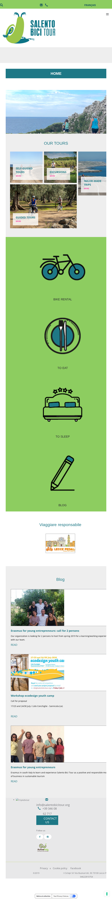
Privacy (44, 868)
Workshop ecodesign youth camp (32, 695)
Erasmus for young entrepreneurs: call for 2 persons (45, 630)
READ (14, 644)
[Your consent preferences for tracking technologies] (107, 894)
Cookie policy (60, 868)
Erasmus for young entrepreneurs (33, 767)
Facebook (75, 868)
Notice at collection (43, 896)
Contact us (50, 820)
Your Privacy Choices (61, 896)
